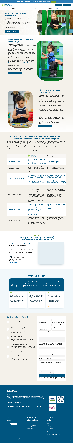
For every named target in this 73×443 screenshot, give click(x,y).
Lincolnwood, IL (50, 428)
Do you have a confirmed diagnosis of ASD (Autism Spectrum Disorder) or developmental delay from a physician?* (50, 344)
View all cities (49, 436)
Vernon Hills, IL (49, 433)
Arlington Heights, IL (51, 417)
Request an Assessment (15, 73)
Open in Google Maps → (13, 262)
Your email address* (43, 327)
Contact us (9, 422)
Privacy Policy (48, 379)
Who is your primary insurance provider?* (48, 354)
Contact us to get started (12, 31)
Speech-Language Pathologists (21, 62)
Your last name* (55, 318)
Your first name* (42, 318)
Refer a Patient (51, 8)
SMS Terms (9, 440)
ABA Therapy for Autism (31, 417)
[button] (15, 8)
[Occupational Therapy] (51, 341)
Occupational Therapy (31, 425)
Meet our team (10, 419)
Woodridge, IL (49, 431)
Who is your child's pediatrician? (46, 350)
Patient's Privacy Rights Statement (19, 439)
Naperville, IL (49, 429)
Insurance (9, 420)
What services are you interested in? (47, 335)
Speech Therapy (30, 423)
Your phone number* (56, 327)
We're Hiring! (58, 8)
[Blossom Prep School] (51, 339)
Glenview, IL (49, 425)
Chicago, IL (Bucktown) (51, 419)
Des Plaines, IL (49, 422)
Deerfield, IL (49, 420)
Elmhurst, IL (49, 423)
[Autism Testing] (51, 340)
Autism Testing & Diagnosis (32, 426)
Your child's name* (43, 322)
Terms (52, 379)
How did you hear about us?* (45, 358)
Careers (8, 423)
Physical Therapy (30, 428)
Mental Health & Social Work (32, 429)
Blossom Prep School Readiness (33, 422)
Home (8, 417)
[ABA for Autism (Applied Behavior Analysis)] (51, 337)
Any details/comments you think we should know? (50, 362)
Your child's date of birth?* (58, 322)
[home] (7, 5)
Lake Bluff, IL (49, 426)
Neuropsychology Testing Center (53, 434)
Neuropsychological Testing (32, 420)
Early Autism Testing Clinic (32, 419)
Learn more (53, 1)
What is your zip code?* (44, 331)
